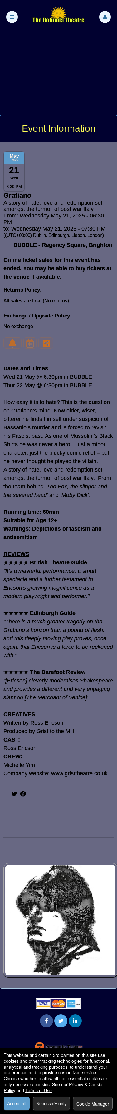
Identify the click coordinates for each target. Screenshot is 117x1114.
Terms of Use (38, 1090)
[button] (105, 17)
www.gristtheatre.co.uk (79, 773)
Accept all (16, 1103)
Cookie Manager (92, 1104)
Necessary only (51, 1103)
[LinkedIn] (75, 1020)
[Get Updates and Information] (12, 343)
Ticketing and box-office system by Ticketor (58, 1048)
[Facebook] (46, 1020)
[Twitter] (61, 1020)
